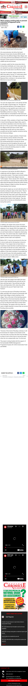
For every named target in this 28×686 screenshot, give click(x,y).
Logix (19, 683)
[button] (26, 7)
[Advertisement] (14, 360)
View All (3, 644)
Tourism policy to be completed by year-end (10, 636)
